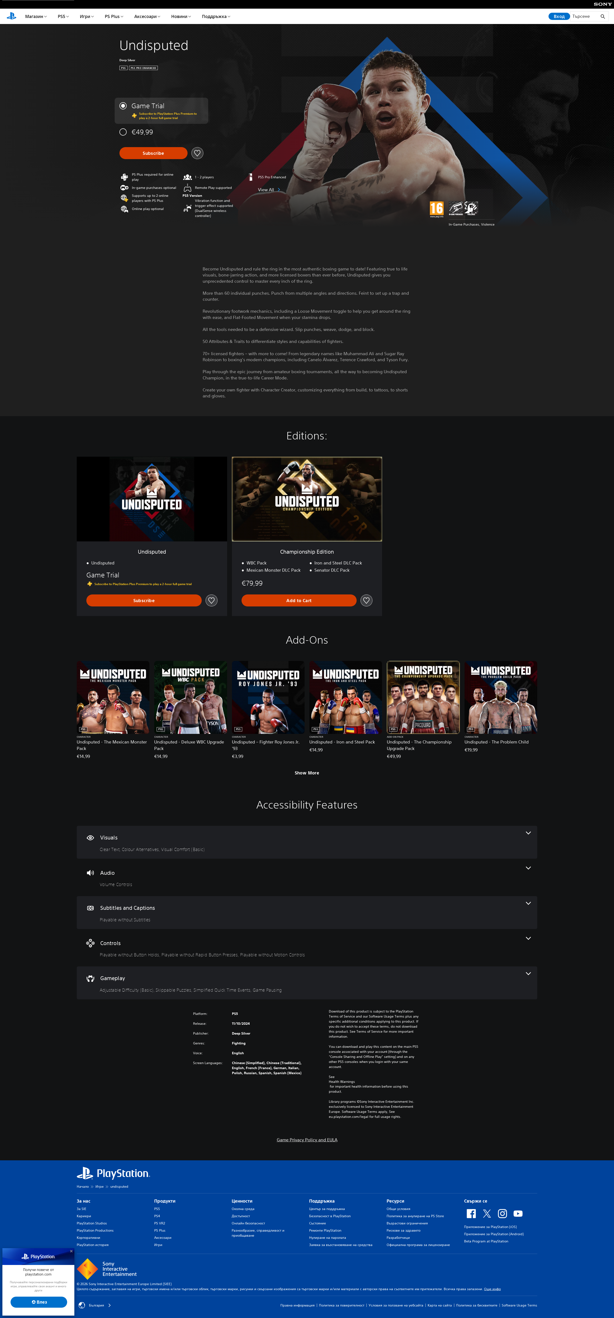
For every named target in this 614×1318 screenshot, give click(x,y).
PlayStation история (93, 1245)
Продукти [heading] (165, 1201)
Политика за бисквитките (476, 1305)
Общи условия (398, 1209)
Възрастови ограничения (407, 1223)
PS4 (157, 1216)
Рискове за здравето (403, 1230)
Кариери (84, 1216)
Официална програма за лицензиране (418, 1245)
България (96, 1305)
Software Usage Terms (519, 1305)
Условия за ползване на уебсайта (396, 1305)
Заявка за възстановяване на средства (340, 1245)
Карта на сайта (440, 1305)
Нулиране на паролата (327, 1237)
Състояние (317, 1223)
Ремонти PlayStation (325, 1230)
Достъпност (241, 1216)
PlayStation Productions (95, 1230)
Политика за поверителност (341, 1305)
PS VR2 (159, 1223)
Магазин (34, 16)
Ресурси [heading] (395, 1201)
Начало (83, 1186)
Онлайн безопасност (248, 1223)
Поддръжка (214, 16)
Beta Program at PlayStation (486, 1241)
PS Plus (112, 16)
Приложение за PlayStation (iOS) (490, 1227)
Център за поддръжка (327, 1209)
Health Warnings (342, 1081)
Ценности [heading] (242, 1201)
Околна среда (243, 1209)
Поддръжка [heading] (322, 1201)
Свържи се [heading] (475, 1201)
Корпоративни (88, 1237)
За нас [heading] (83, 1201)
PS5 (61, 16)
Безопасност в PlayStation (330, 1216)
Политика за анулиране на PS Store (415, 1216)
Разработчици (398, 1237)
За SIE (81, 1209)
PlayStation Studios (92, 1223)
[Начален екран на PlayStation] (12, 16)
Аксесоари (145, 16)
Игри (85, 16)
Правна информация (297, 1305)
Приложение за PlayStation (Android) (494, 1234)
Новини (179, 16)
